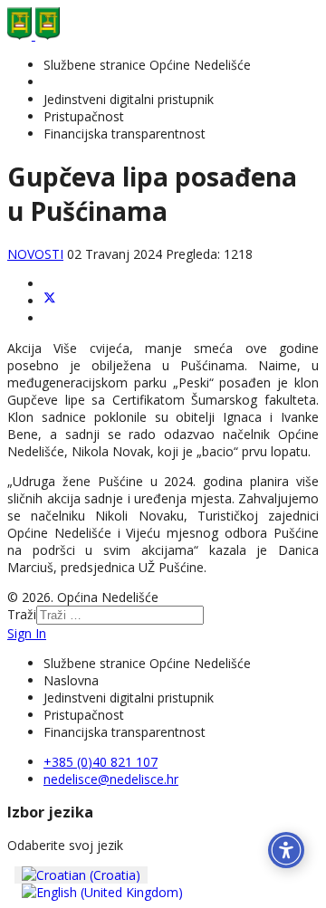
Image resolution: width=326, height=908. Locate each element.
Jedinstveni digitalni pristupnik (128, 99)
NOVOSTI (35, 254)
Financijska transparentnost (124, 133)
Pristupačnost (83, 116)
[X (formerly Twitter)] (49, 301)
